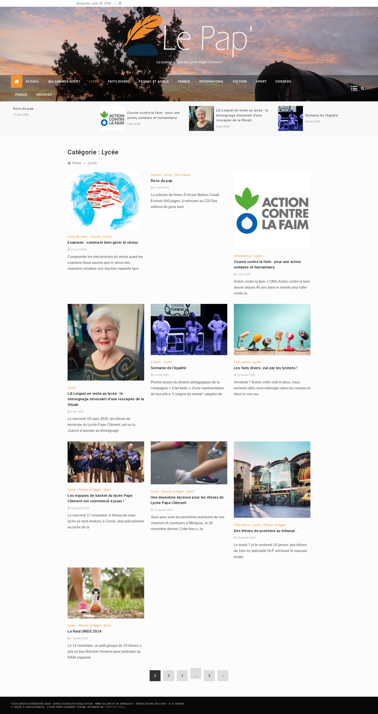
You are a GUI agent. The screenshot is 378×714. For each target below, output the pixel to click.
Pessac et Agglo (154, 81)
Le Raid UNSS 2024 (85, 631)
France (184, 81)
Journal (95, 236)
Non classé (182, 174)
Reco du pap (23, 109)
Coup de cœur (78, 236)
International (211, 81)
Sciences (283, 81)
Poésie (21, 94)
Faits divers (119, 81)
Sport (261, 81)
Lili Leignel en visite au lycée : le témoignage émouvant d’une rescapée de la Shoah (242, 115)
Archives (44, 94)
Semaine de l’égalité (322, 115)
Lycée (94, 81)
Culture (240, 81)
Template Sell (115, 707)
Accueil (32, 81)
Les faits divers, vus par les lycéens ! (266, 368)
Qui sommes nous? (64, 81)
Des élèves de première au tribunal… (265, 531)
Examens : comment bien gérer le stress (103, 242)
